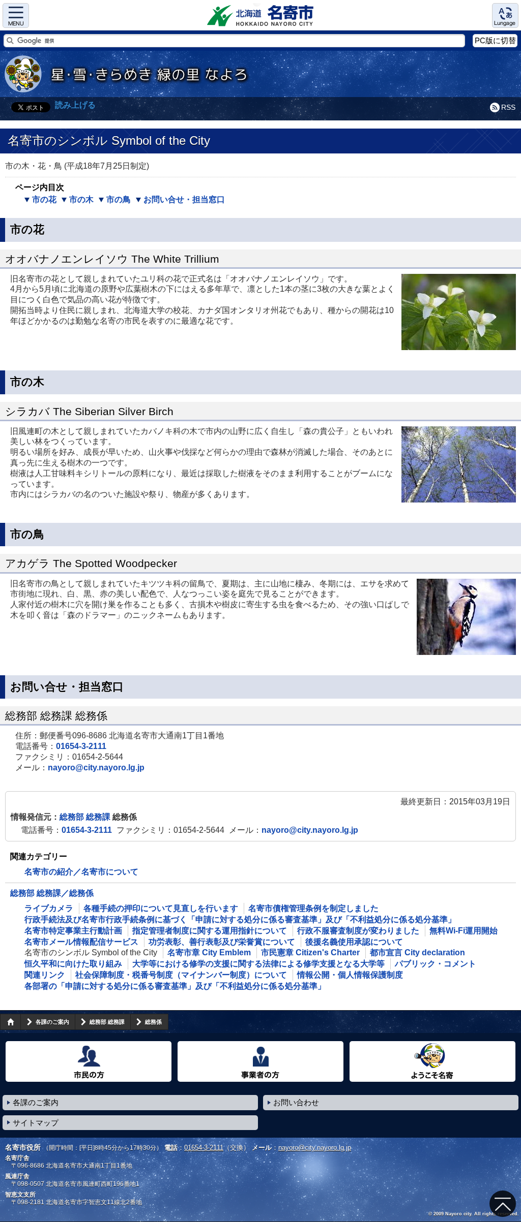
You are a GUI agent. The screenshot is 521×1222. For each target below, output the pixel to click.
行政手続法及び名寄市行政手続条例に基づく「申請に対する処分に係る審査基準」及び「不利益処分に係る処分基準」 (240, 919)
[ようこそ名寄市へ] (432, 1061)
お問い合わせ (296, 1102)
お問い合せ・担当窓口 (184, 199)
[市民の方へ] (88, 1061)
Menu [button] (16, 15)
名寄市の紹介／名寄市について (81, 871)
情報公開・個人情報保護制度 (350, 974)
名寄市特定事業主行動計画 (73, 930)
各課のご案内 (52, 1022)
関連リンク (44, 974)
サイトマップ (36, 1122)
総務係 (153, 1022)
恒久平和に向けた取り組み (73, 963)
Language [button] (505, 15)
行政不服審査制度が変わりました (358, 930)
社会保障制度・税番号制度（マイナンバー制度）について (181, 974)
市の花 (44, 199)
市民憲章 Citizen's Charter (310, 952)
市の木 (81, 199)
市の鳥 (118, 199)
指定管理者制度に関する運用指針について (209, 930)
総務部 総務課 (86, 816)
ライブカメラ (48, 908)
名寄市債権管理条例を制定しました (313, 908)
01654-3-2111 (81, 746)
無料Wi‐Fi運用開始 (463, 930)
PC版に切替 (495, 40)
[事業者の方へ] (260, 1061)
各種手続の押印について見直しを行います (160, 908)
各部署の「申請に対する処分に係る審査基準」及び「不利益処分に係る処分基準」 (175, 986)
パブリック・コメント (435, 963)
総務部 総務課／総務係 (52, 893)
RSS (508, 107)
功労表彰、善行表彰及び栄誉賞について (222, 941)
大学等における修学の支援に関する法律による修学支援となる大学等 (258, 963)
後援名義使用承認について (354, 941)
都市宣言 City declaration (417, 952)
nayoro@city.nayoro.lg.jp (96, 767)
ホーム (10, 1022)
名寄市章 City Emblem (209, 952)
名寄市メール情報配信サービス (81, 941)
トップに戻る (502, 1203)
